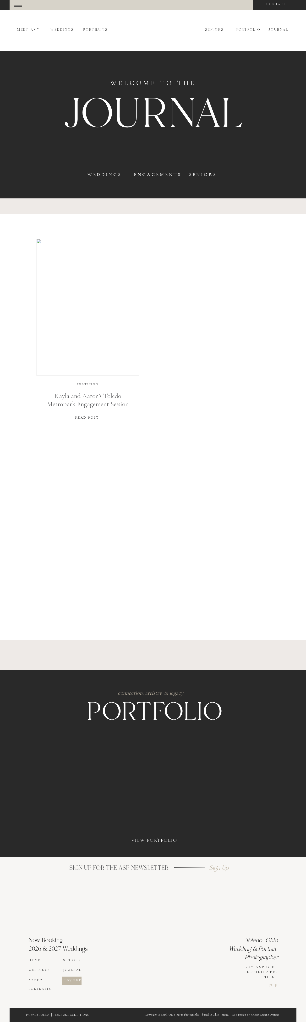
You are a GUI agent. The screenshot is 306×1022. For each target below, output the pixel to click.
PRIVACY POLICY (38, 1015)
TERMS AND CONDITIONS (71, 1015)
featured (88, 384)
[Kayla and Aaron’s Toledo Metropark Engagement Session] (88, 307)
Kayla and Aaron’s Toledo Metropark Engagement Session (88, 400)
